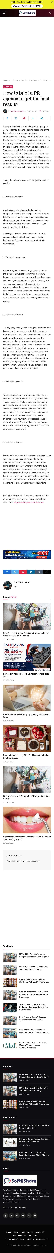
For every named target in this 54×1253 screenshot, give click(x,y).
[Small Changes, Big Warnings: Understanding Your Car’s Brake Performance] (10, 1007)
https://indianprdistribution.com (28, 502)
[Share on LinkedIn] (33, 118)
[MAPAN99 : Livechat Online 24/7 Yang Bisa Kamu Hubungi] (10, 970)
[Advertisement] (27, 48)
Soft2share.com (17, 111)
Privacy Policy (19, 1236)
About (17, 1232)
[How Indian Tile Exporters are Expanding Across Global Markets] (10, 1033)
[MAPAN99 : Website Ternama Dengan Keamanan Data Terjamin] (10, 957)
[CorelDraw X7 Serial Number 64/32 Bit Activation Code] (10, 1129)
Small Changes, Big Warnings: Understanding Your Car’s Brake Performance (33, 1007)
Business (8, 87)
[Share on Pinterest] (24, 118)
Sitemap (30, 1239)
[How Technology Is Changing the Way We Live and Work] (27, 698)
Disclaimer (34, 1236)
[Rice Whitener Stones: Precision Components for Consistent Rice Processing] (27, 616)
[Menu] (4, 13)
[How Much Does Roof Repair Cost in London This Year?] (27, 657)
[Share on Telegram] (42, 118)
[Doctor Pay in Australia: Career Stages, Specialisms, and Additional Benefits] (10, 1045)
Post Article (42, 1239)
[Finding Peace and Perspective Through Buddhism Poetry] (27, 779)
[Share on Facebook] (7, 118)
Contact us (27, 1232)
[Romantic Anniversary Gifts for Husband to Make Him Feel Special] (27, 738)
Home (8, 1232)
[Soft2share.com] (27, 13)
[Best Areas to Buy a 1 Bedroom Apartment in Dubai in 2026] (10, 1020)
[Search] (50, 13)
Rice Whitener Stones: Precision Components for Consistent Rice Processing (33, 994)
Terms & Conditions (14, 1239)
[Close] (52, 2)
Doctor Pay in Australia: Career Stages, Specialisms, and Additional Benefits (33, 1045)
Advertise (40, 1232)
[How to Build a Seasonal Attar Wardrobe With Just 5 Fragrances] (10, 982)
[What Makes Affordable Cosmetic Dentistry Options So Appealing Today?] (27, 820)
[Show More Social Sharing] (48, 118)
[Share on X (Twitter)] (16, 118)
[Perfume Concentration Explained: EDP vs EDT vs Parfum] (10, 1142)
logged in (20, 861)
